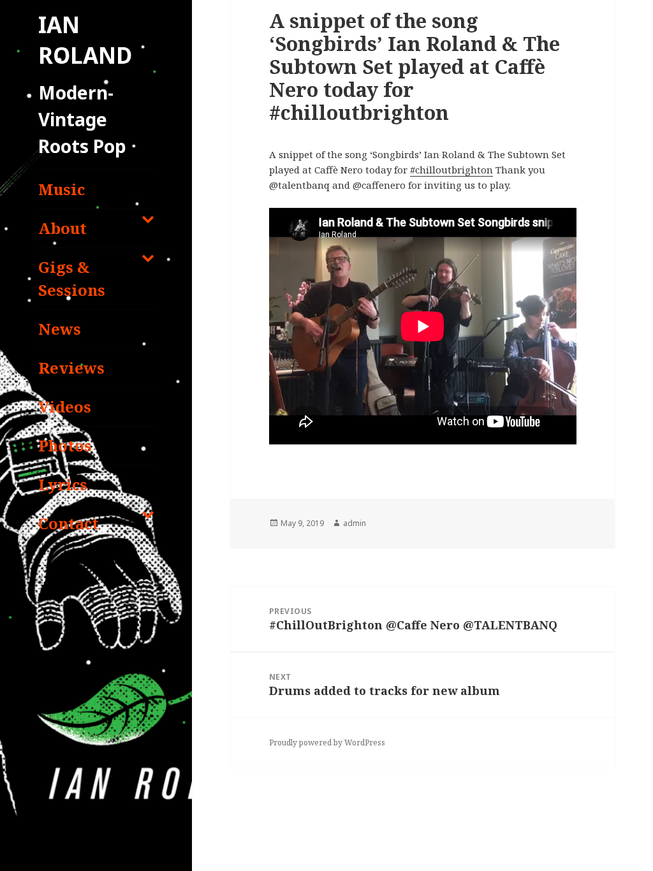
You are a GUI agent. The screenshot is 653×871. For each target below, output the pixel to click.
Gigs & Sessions (71, 278)
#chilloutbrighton (451, 169)
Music (61, 189)
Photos (65, 445)
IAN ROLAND (85, 40)
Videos (64, 406)
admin (354, 523)
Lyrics (62, 484)
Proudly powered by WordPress (327, 742)
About (62, 227)
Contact (68, 523)
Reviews (71, 367)
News (59, 328)
